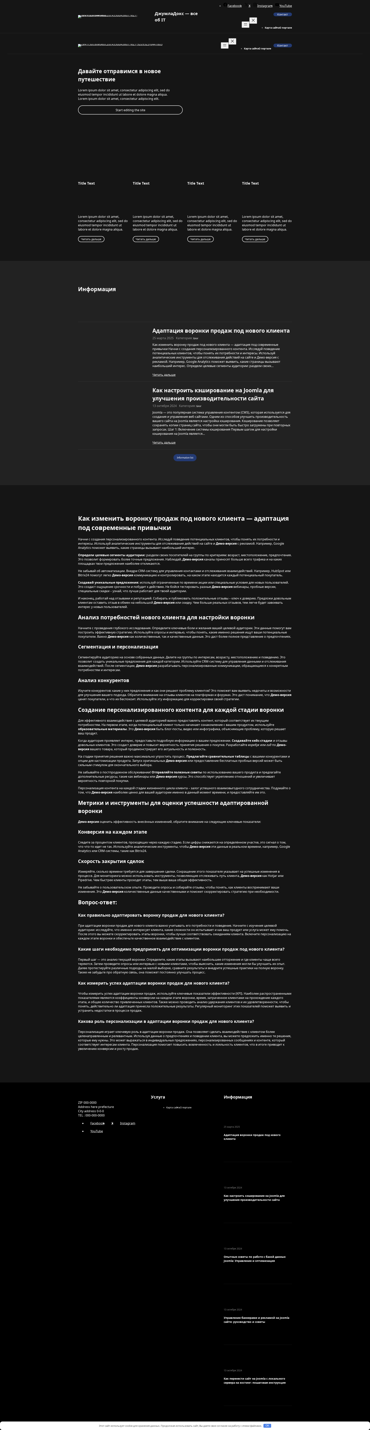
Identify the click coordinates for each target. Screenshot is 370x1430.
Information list (185, 457)
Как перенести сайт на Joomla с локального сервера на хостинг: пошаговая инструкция (255, 1380)
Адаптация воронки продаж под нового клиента (221, 330)
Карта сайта (272, 27)
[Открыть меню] (245, 24)
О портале (285, 27)
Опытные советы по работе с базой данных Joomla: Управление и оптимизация (255, 1259)
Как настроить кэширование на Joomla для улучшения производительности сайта (213, 394)
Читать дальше (91, 239)
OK (267, 1425)
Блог (195, 338)
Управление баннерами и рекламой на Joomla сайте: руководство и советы (256, 1320)
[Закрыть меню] (253, 20)
